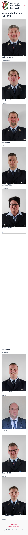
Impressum (14, 524)
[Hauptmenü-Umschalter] (24, 5)
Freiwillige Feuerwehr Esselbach (15, 5)
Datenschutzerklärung (14, 526)
